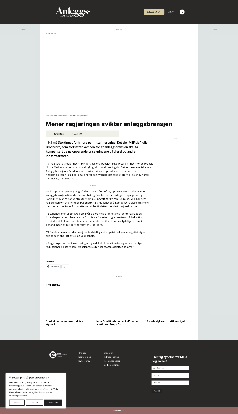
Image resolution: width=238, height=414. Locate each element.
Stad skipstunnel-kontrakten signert (64, 323)
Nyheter (51, 34)
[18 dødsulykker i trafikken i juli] (168, 304)
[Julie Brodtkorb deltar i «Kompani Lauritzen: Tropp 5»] (119, 304)
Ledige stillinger (112, 365)
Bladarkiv (108, 353)
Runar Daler (59, 134)
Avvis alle (34, 402)
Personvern (119, 410)
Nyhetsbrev (84, 361)
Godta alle (53, 402)
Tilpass (17, 402)
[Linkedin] (67, 364)
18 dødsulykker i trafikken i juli (165, 321)
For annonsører (112, 361)
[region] (36, 390)
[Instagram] (60, 364)
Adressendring (111, 357)
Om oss (82, 353)
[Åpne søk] (182, 12)
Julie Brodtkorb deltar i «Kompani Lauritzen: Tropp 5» (118, 323)
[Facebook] (52, 364)
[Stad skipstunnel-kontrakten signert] (69, 304)
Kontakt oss (85, 357)
